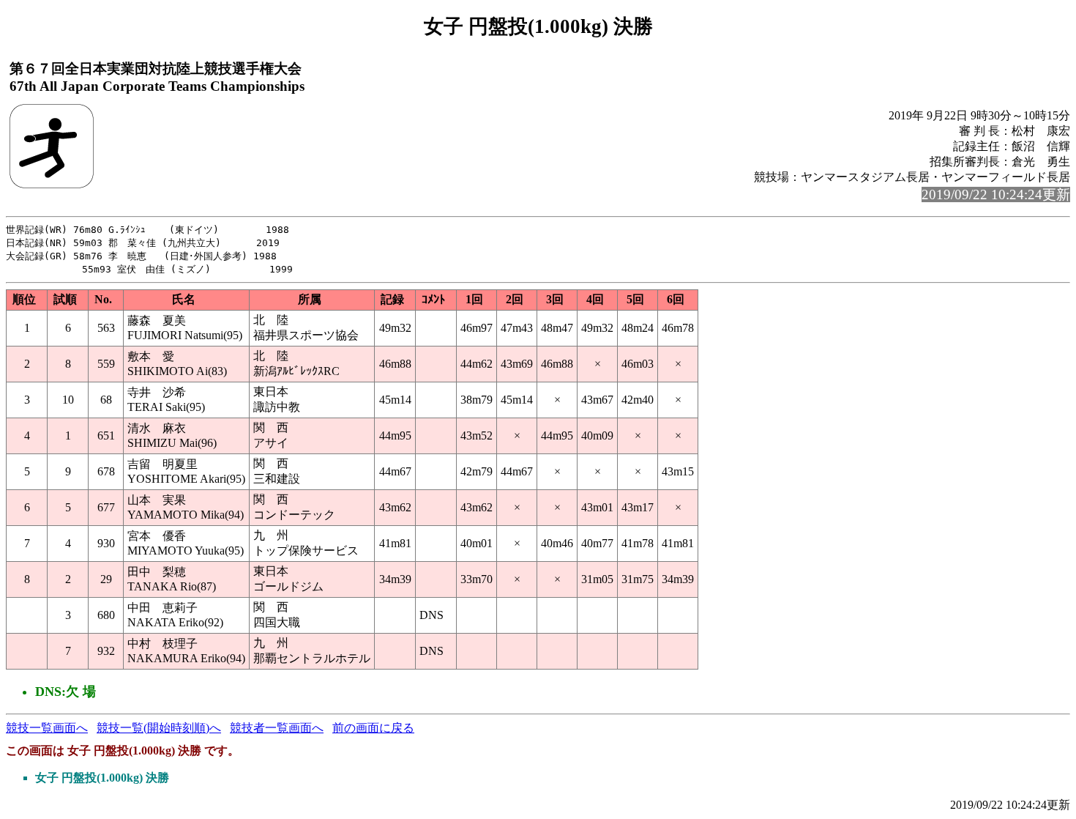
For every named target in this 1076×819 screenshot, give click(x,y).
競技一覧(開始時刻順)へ (159, 728)
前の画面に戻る (373, 728)
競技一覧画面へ (47, 728)
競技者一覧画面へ (277, 728)
